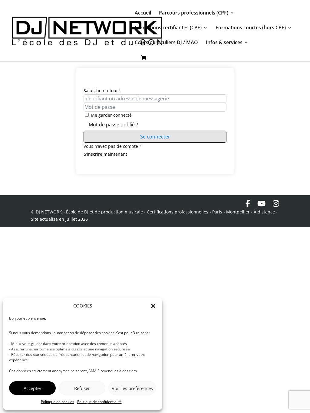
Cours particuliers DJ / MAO (166, 43)
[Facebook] (248, 203)
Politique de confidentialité (99, 401)
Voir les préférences (132, 388)
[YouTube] (261, 203)
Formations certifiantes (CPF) (168, 28)
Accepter (32, 388)
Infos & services (224, 43)
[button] (153, 306)
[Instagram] (276, 203)
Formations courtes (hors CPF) (251, 28)
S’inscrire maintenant (105, 154)
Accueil (143, 13)
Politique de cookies (57, 401)
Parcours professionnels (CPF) (193, 13)
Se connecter (155, 136)
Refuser (82, 388)
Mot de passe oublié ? (113, 124)
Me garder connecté (111, 115)
